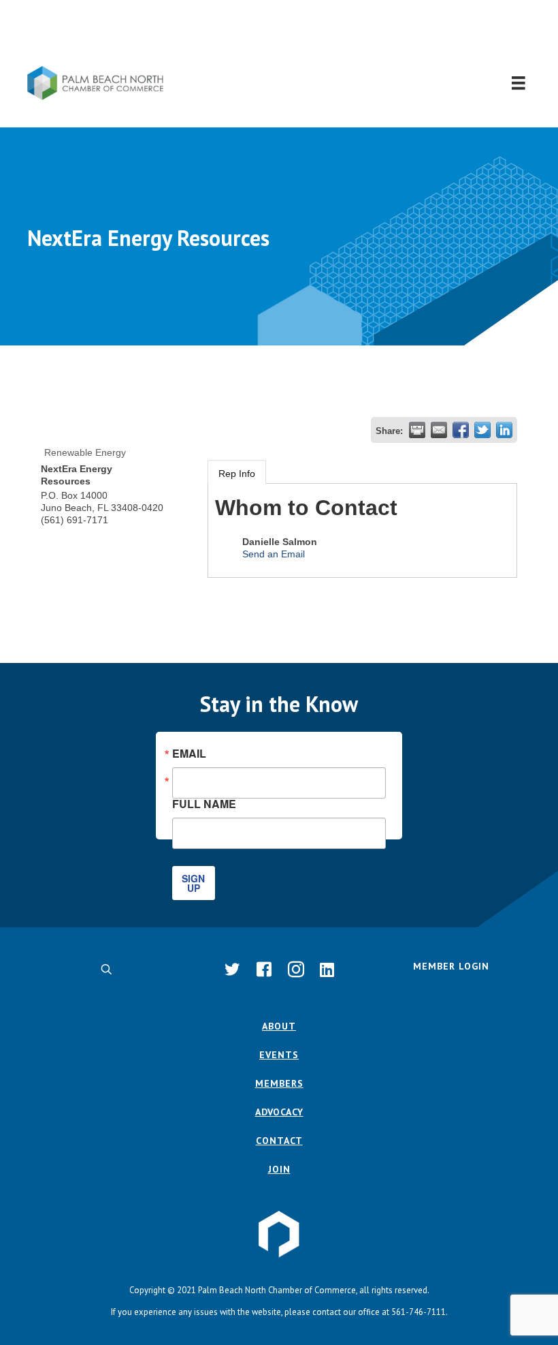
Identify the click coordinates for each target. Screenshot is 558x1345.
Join (279, 1169)
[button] (279, 33)
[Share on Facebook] (461, 430)
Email (189, 753)
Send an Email (273, 553)
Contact (279, 1140)
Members (279, 1083)
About (279, 1026)
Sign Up (193, 883)
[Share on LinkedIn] (504, 430)
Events (279, 1055)
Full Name (204, 802)
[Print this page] (417, 430)
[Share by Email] (439, 430)
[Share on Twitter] (482, 430)
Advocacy (279, 1112)
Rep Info (236, 473)
